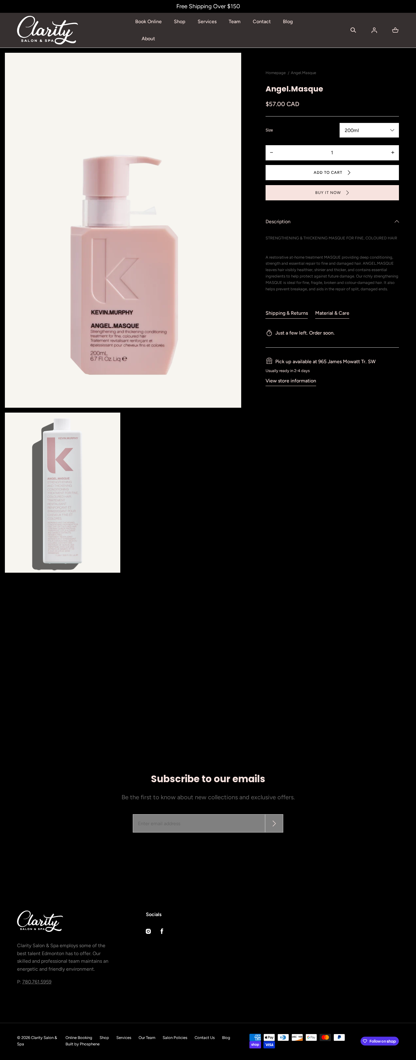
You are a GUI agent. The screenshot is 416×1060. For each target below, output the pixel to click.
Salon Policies (175, 1037)
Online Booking (78, 1037)
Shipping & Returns (287, 313)
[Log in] (374, 30)
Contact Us (205, 1037)
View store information (291, 381)
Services (207, 21)
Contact (262, 21)
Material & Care (332, 313)
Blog (288, 21)
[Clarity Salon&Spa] (47, 30)
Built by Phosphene (82, 1044)
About (148, 38)
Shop (179, 21)
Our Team (147, 1037)
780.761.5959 (36, 982)
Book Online (148, 21)
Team (235, 21)
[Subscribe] (274, 823)
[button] (353, 30)
